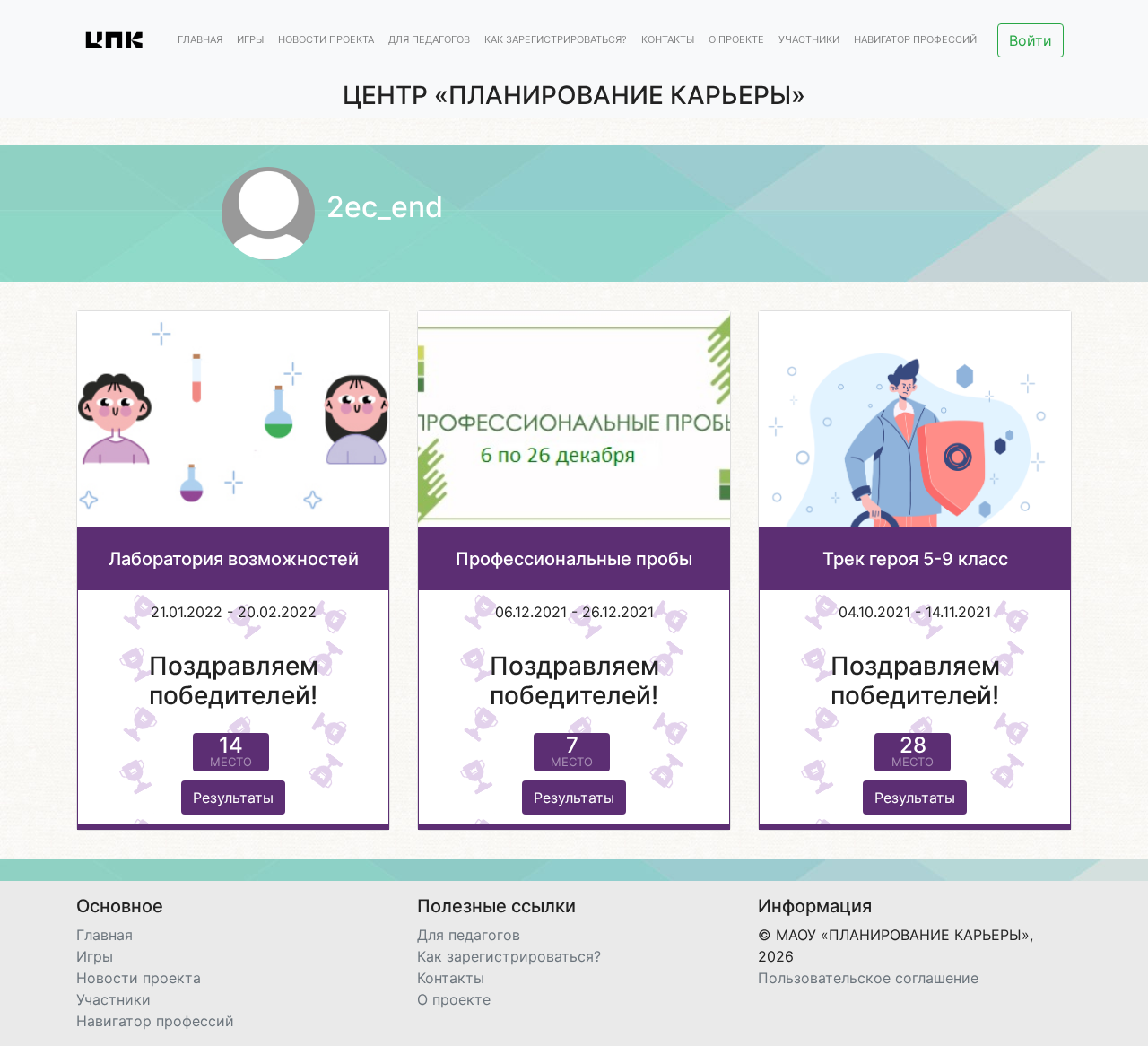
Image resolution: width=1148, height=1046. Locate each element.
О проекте (736, 40)
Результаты (233, 797)
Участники (808, 40)
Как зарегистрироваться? (555, 40)
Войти (1030, 40)
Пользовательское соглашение (868, 978)
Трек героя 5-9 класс (915, 559)
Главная (200, 40)
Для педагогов (429, 40)
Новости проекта (326, 40)
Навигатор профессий (915, 40)
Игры (250, 40)
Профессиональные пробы (574, 559)
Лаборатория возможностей (234, 559)
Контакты (667, 40)
